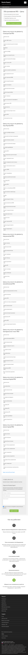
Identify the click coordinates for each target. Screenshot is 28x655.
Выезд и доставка (5, 620)
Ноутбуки (4, 600)
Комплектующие (5, 626)
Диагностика (4, 618)
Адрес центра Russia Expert (9, 472)
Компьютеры (4, 608)
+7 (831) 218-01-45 (5, 7)
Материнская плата (6, 606)
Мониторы (4, 610)
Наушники (4, 602)
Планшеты (4, 598)
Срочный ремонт (5, 622)
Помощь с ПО (4, 624)
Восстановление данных (7, 631)
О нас (3, 616)
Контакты (4, 637)
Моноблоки (4, 604)
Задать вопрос (14, 510)
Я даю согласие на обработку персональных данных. (13, 507)
